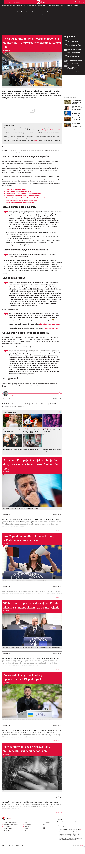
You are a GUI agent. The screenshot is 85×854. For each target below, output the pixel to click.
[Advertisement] (42, 24)
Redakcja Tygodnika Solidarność (10, 822)
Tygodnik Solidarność (35, 6)
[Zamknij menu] (2, 2)
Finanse (26, 6)
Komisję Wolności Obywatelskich (51, 130)
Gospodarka (19, 6)
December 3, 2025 (51, 328)
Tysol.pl (81, 845)
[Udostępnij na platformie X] (60, 399)
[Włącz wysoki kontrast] (9, 2)
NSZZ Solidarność (17, 2)
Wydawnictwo (28, 824)
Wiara (44, 6)
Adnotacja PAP (7, 830)
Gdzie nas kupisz (7, 826)
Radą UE (35, 140)
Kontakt (26, 828)
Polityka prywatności (6, 845)
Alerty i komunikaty (53, 6)
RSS (22, 845)
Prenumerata (75, 6)
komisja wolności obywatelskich (37, 404)
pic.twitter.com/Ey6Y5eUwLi (49, 324)
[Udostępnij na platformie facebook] (58, 399)
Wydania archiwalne (8, 828)
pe (46, 404)
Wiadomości (5, 6)
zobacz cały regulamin (71, 839)
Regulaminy (18, 845)
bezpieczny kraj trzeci (10, 404)
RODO (13, 845)
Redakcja (27, 826)
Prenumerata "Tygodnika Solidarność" (11, 824)
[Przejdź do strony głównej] (41, 2)
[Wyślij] (82, 825)
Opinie (68, 6)
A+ (7, 2)
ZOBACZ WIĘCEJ (53, 404)
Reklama (26, 830)
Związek (12, 6)
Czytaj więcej (77, 71)
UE (20, 130)
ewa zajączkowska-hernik (23, 404)
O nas (26, 822)
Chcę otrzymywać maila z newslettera (70, 830)
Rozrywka (62, 6)
